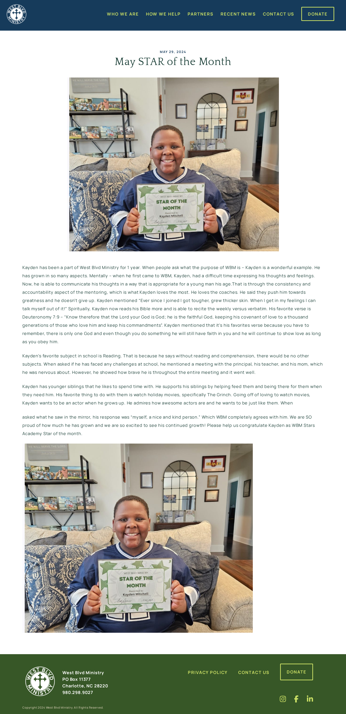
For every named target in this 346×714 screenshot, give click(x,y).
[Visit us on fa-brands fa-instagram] (282, 699)
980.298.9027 (77, 692)
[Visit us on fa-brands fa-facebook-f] (296, 699)
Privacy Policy (208, 672)
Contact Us (254, 672)
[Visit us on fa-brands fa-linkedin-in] (310, 699)
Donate (296, 672)
